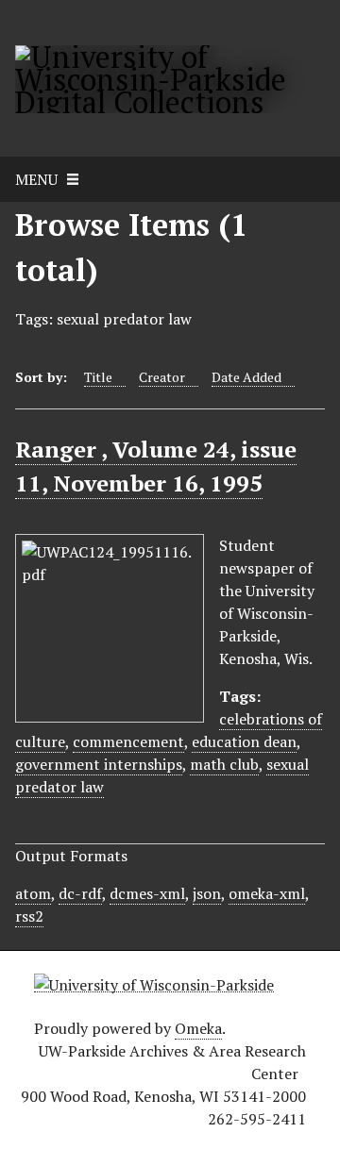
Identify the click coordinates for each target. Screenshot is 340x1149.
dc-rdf (80, 893)
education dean (244, 741)
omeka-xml (267, 893)
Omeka (198, 1028)
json (207, 893)
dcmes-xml (147, 893)
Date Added (246, 377)
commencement (128, 741)
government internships (98, 764)
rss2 (29, 916)
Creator (162, 377)
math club (224, 764)
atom (33, 893)
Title (98, 377)
